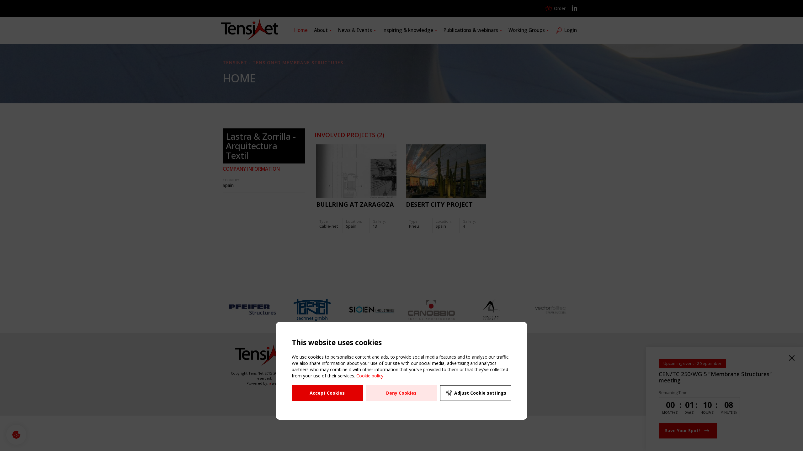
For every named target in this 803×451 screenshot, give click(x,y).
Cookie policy (369, 376)
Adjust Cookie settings (480, 393)
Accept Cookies (327, 393)
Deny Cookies (401, 393)
